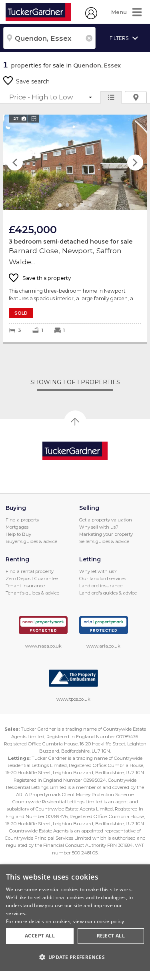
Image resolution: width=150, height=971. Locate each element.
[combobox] (49, 38)
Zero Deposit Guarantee (32, 578)
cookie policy (109, 921)
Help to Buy (18, 534)
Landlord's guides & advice (108, 593)
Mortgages (17, 527)
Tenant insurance (25, 586)
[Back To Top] (75, 421)
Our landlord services (102, 578)
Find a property (22, 520)
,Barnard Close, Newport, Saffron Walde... (75, 228)
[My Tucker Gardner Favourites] (91, 17)
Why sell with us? (98, 527)
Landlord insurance (100, 586)
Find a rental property (30, 571)
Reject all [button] (111, 935)
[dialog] (75, 917)
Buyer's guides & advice (31, 541)
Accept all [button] (40, 935)
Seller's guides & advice (104, 541)
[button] (75, 957)
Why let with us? (98, 571)
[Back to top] (75, 451)
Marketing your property (106, 534)
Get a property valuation (105, 520)
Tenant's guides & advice (32, 593)
